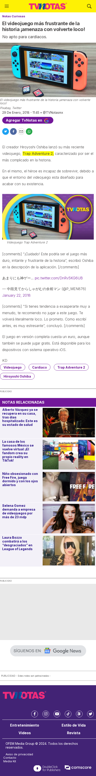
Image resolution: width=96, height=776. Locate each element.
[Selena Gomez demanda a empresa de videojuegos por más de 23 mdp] (69, 518)
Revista (73, 733)
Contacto (9, 757)
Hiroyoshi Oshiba (17, 376)
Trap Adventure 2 (71, 367)
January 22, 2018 (16, 295)
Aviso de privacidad (19, 754)
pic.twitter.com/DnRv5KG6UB (59, 278)
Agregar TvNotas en (24, 120)
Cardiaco (39, 367)
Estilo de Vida (74, 725)
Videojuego (13, 367)
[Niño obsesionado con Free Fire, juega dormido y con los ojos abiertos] (69, 486)
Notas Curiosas (13, 16)
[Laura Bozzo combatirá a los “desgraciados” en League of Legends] (69, 550)
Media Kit (9, 761)
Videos (25, 733)
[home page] (47, 6)
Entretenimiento (24, 725)
